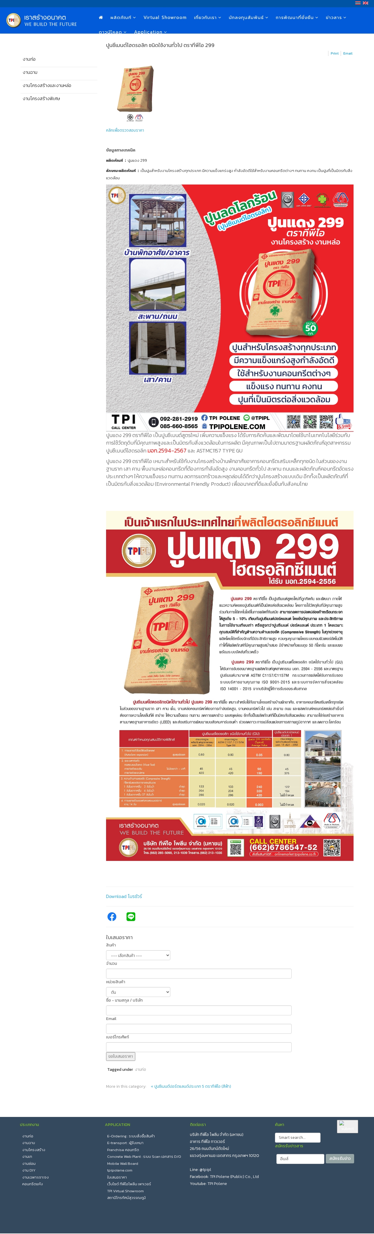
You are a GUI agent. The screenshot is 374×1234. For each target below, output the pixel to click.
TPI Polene (217, 1184)
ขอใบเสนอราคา (120, 1056)
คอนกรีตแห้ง (32, 1184)
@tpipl (205, 1170)
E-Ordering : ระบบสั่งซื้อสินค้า (131, 1136)
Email (111, 1019)
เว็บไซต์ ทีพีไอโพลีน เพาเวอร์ (129, 1184)
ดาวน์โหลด (110, 32)
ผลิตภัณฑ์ (120, 17)
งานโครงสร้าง (33, 1150)
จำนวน (111, 963)
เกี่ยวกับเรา (205, 17)
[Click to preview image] (230, 93)
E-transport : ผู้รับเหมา (125, 1143)
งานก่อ (140, 1069)
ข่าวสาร (334, 17)
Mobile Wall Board (122, 1163)
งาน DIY (29, 1170)
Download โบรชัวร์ (124, 896)
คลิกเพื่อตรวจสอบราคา (125, 130)
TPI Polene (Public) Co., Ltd (234, 1177)
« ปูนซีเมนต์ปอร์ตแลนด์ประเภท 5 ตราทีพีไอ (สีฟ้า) (191, 1086)
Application (148, 32)
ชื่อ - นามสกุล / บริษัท (124, 1000)
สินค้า (111, 945)
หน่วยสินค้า (115, 982)
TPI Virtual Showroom (125, 1191)
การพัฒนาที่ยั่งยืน (295, 17)
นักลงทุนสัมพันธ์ (246, 17)
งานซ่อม (29, 1163)
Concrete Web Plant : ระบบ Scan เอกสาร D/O (144, 1156)
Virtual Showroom (165, 17)
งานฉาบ (28, 1143)
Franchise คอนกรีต (123, 1150)
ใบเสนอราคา (117, 1177)
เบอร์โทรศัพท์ (117, 1037)
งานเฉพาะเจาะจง (35, 1177)
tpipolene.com (119, 1170)
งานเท (27, 1156)
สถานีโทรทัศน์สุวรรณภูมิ (126, 1197)
